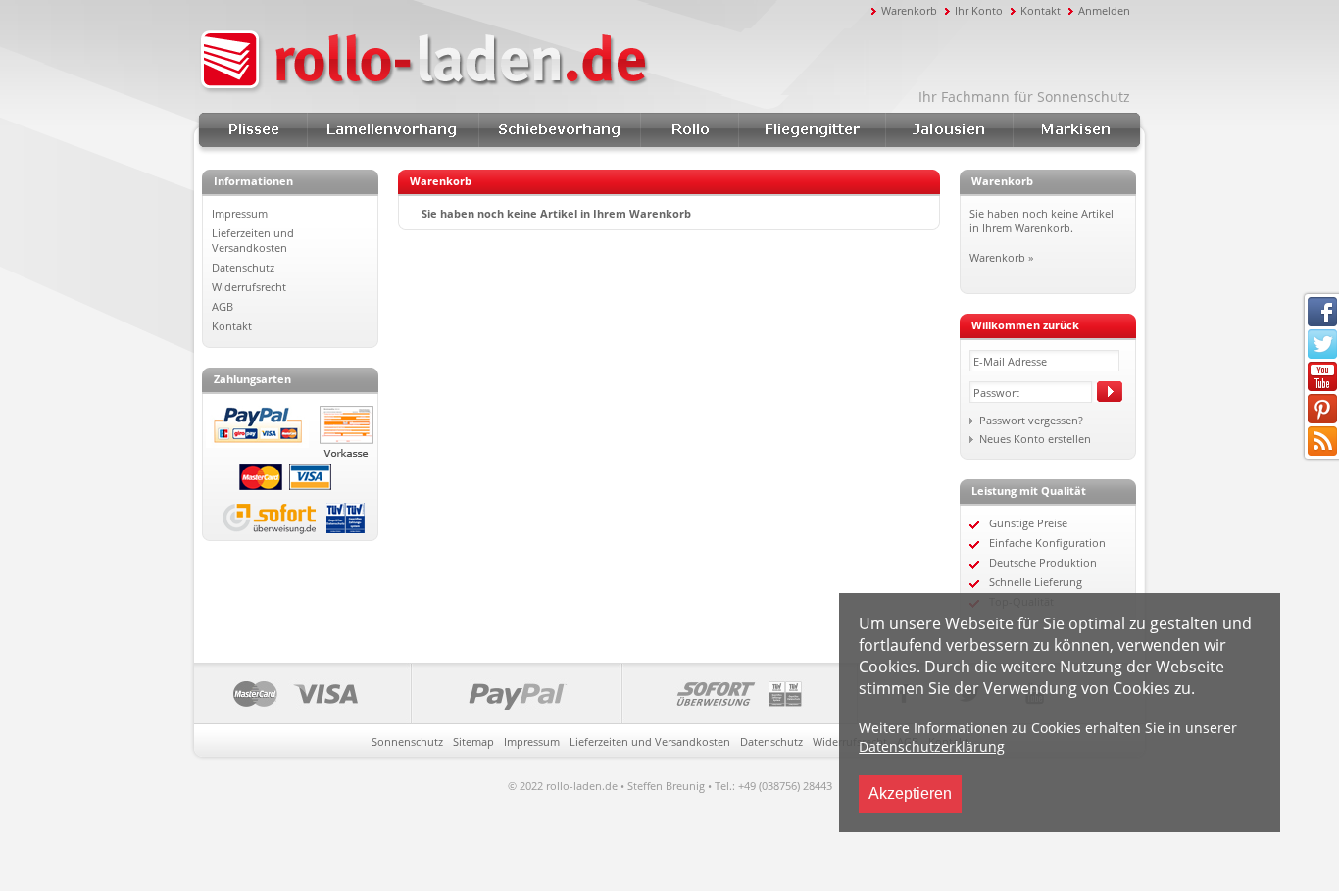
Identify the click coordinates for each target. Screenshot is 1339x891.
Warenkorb (909, 10)
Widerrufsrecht (249, 286)
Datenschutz (243, 267)
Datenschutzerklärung (932, 746)
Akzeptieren (910, 793)
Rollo (689, 130)
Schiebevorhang (559, 130)
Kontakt (1040, 10)
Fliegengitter (811, 130)
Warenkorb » (1001, 257)
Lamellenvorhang (392, 130)
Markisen (1076, 130)
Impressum (240, 213)
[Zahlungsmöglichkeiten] (526, 693)
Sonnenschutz (407, 741)
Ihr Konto (979, 10)
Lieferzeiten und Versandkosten (253, 240)
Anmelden (1104, 10)
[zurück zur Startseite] (532, 61)
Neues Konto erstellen (1035, 438)
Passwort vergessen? (1031, 420)
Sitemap (473, 741)
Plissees (253, 130)
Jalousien (949, 130)
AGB (222, 306)
